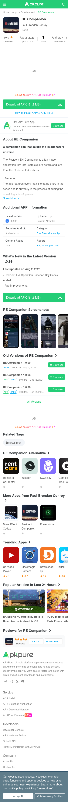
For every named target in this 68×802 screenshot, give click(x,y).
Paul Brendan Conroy (34, 25)
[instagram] (11, 681)
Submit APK (10, 741)
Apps (15, 12)
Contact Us (9, 767)
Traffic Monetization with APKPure (21, 746)
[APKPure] (34, 4)
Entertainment (28, 12)
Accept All (18, 796)
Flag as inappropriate (48, 245)
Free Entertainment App (49, 233)
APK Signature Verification (17, 704)
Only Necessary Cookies (50, 796)
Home (6, 12)
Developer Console (13, 729)
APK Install (9, 698)
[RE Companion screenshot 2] (48, 331)
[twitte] (17, 681)
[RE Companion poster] (11, 331)
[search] (64, 4)
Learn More (45, 788)
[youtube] (23, 681)
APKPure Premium (13, 715)
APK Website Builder (14, 735)
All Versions (34, 401)
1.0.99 (14, 220)
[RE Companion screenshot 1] (29, 331)
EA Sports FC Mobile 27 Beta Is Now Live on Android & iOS (23, 619)
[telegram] (5, 681)
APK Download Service (16, 709)
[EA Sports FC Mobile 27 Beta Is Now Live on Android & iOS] (24, 601)
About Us (8, 761)
